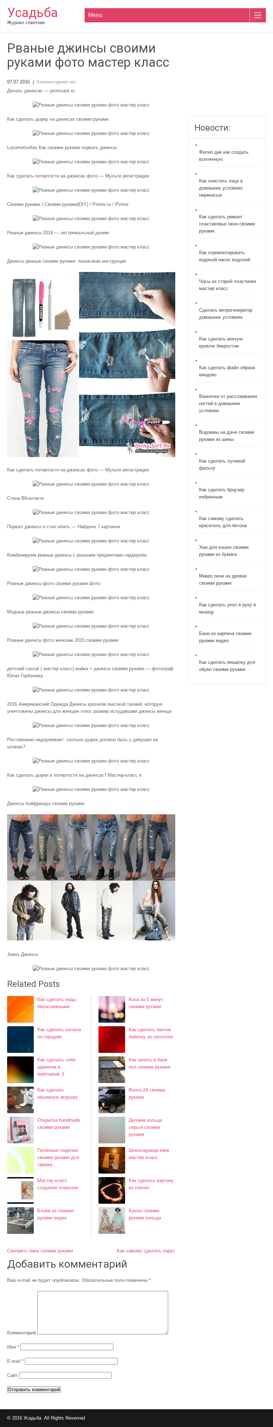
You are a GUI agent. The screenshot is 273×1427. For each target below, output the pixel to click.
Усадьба (32, 12)
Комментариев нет (56, 81)
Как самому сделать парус (146, 1250)
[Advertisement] (227, 78)
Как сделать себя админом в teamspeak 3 (56, 1067)
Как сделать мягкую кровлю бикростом (221, 342)
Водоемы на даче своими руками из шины (226, 436)
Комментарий (21, 1332)
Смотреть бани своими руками (40, 1250)
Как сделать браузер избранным (221, 493)
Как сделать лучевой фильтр (222, 464)
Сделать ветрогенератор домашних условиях (225, 313)
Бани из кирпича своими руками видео (225, 637)
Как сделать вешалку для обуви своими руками (227, 666)
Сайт (12, 1375)
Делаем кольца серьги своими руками (145, 1127)
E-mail (15, 1361)
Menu (95, 15)
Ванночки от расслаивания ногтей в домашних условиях (228, 403)
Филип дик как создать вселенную (223, 155)
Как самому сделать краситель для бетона (223, 522)
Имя (13, 1347)
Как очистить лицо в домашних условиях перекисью (221, 188)
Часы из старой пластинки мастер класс (227, 285)
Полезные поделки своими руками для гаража (58, 1157)
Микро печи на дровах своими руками (223, 579)
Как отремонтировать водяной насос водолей (224, 256)
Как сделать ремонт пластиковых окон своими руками (227, 224)
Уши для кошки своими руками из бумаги (223, 551)
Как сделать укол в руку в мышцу (227, 608)
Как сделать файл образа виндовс (227, 371)
